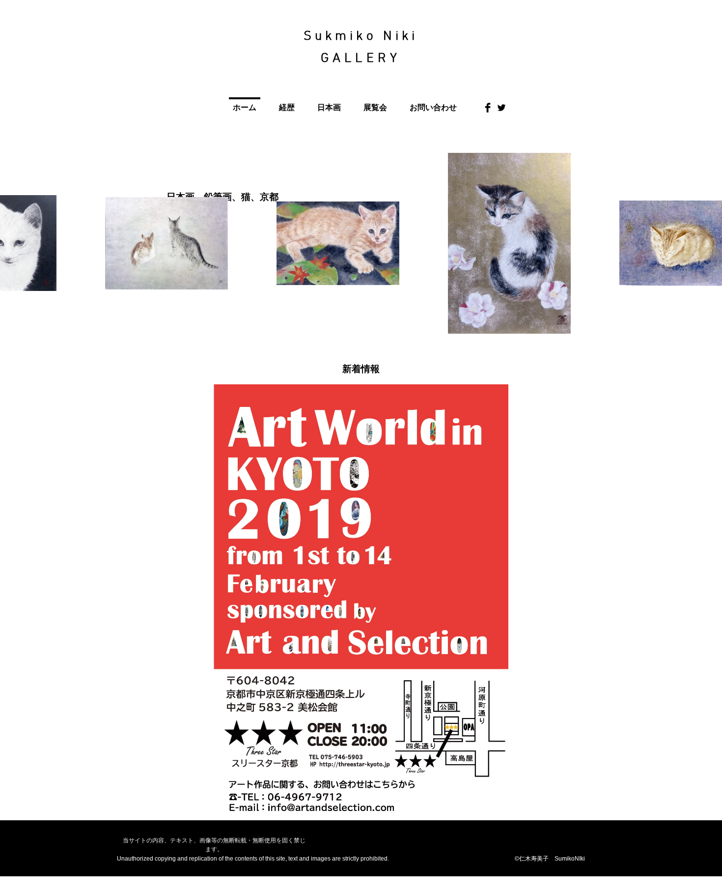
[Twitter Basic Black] (501, 108)
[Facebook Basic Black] (488, 108)
